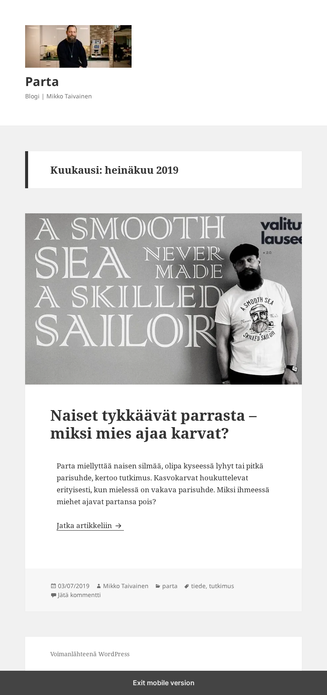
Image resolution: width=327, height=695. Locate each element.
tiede (198, 586)
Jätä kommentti (79, 595)
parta (170, 586)
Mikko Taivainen (126, 586)
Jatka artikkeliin (90, 525)
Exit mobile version (164, 682)
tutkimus (221, 586)
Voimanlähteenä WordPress (89, 654)
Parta (42, 81)
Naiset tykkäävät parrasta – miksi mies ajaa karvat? (153, 424)
